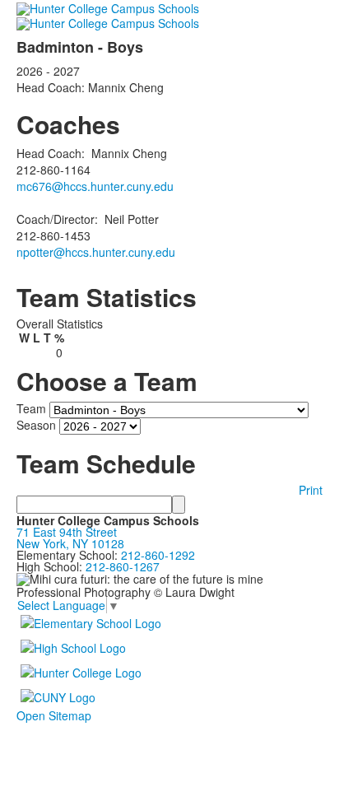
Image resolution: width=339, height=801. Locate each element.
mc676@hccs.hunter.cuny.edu (95, 186)
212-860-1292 (158, 555)
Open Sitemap (53, 715)
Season (36, 424)
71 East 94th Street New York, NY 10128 (70, 538)
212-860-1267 (123, 566)
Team (31, 407)
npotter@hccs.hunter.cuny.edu (95, 252)
